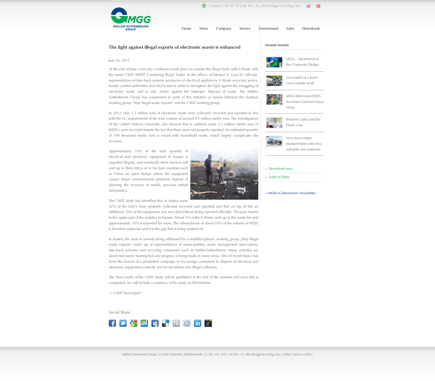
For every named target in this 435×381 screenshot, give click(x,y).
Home (186, 29)
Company (223, 29)
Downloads (311, 29)
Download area (280, 169)
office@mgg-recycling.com (280, 6)
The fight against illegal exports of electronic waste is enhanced (174, 47)
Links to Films (279, 177)
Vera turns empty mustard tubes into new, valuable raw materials (304, 143)
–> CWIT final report (124, 293)
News (203, 29)
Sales (290, 29)
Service (245, 29)
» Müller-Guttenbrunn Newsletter (290, 193)
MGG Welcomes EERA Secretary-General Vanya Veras (305, 102)
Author (287, 354)
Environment (268, 29)
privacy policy (303, 354)
